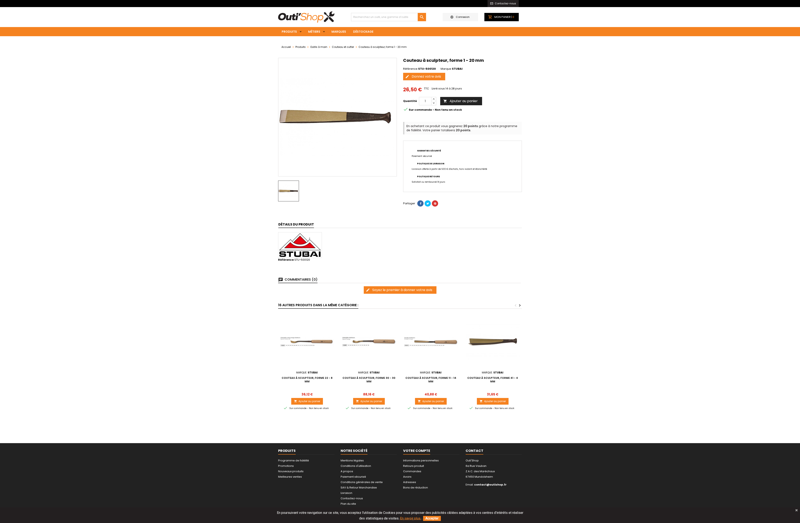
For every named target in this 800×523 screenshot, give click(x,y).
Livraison (346, 493)
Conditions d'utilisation (356, 466)
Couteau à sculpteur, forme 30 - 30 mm (368, 379)
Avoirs (407, 477)
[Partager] (420, 203)
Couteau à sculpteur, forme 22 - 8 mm (307, 379)
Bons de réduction (415, 488)
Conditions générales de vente (362, 482)
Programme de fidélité (293, 460)
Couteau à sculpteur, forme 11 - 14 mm (430, 379)
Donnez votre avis (423, 76)
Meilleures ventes (290, 477)
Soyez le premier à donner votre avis (399, 290)
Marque (446, 69)
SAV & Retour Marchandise (359, 488)
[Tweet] (428, 203)
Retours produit (413, 466)
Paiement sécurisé (353, 477)
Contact (474, 450)
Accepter (432, 518)
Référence (410, 69)
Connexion (463, 17)
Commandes (412, 471)
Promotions (286, 466)
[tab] (296, 224)
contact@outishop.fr (490, 485)
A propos (347, 471)
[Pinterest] (435, 203)
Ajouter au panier (460, 101)
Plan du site (348, 504)
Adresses (409, 482)
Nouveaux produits (291, 471)
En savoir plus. (410, 518)
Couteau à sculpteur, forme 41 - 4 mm (492, 379)
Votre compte (416, 450)
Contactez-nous (352, 498)
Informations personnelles (421, 460)
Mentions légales (352, 460)
